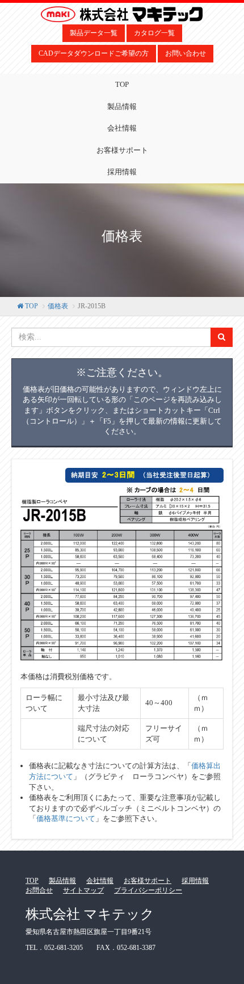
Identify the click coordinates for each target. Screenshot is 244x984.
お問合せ (39, 890)
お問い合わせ (185, 53)
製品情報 (122, 106)
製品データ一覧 (93, 33)
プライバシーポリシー (148, 890)
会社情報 (122, 128)
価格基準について (65, 818)
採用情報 (122, 172)
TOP (122, 84)
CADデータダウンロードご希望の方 (94, 53)
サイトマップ (83, 890)
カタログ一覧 (154, 33)
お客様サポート (122, 150)
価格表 (58, 306)
